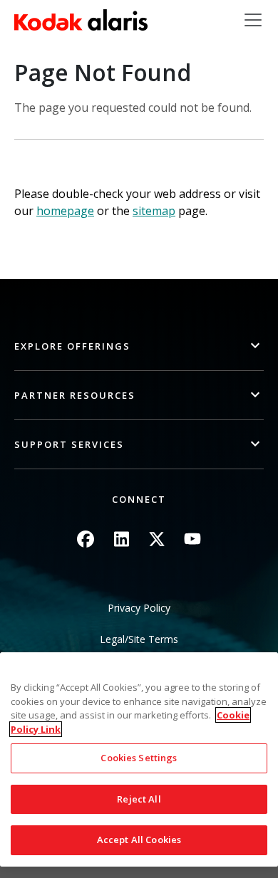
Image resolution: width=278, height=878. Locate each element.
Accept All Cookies (139, 839)
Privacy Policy (139, 608)
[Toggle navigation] (253, 20)
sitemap (154, 211)
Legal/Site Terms (139, 639)
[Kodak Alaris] (81, 20)
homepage (65, 211)
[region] (139, 759)
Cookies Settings (139, 757)
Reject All (138, 799)
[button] (139, 346)
